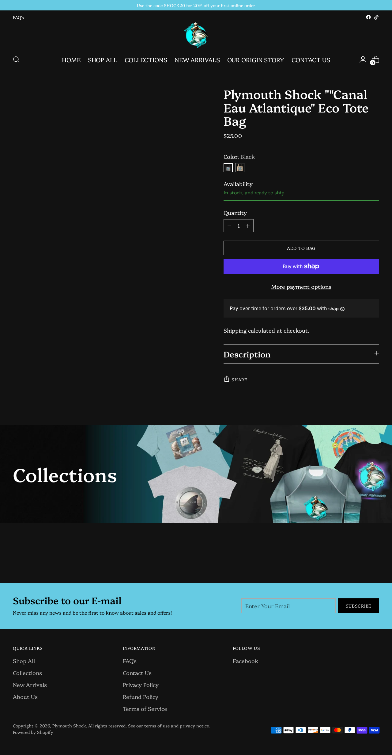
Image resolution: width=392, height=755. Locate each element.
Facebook (245, 661)
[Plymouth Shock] (196, 35)
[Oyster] (239, 167)
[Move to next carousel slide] (374, 561)
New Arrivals (30, 684)
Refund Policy (140, 696)
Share (239, 379)
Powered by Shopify (33, 732)
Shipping (235, 330)
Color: (239, 156)
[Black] (228, 167)
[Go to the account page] (363, 59)
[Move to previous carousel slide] (360, 562)
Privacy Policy (141, 684)
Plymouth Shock (69, 726)
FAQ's (130, 661)
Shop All (24, 661)
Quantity (235, 212)
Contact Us (137, 673)
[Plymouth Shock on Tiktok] (376, 17)
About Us (25, 696)
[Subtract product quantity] (229, 225)
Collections (27, 673)
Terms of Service (145, 708)
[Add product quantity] (247, 225)
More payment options (301, 286)
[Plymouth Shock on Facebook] (368, 17)
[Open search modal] (16, 59)
